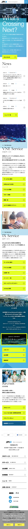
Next (26, 435)
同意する (20, 524)
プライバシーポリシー (21, 515)
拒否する (8, 524)
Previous (2, 435)
